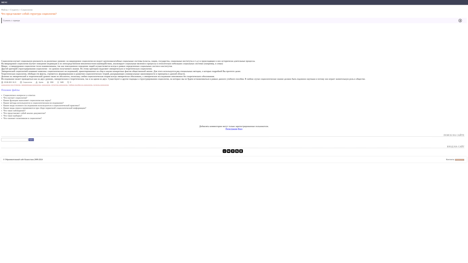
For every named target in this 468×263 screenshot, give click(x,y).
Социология (26, 10)
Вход (240, 129)
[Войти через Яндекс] (233, 151)
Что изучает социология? (15, 98)
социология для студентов (10, 85)
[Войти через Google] (237, 151)
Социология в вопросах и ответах (19, 95)
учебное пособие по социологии (80, 85)
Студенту (14, 10)
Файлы (4, 10)
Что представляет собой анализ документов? (24, 113)
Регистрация (231, 129)
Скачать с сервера (11, 20)
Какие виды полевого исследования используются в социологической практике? (41, 105)
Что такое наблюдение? (14, 110)
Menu (4, 2)
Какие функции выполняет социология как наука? (27, 100)
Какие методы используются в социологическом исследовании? (33, 103)
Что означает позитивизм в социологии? (22, 118)
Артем (41, 82)
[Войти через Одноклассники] (241, 151)
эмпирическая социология (31, 85)
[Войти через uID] (224, 151)
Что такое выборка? (12, 115)
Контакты (450, 159)
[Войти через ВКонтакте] (228, 151)
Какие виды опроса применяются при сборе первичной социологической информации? (44, 108)
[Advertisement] (75, 42)
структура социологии (59, 85)
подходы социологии (101, 85)
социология (46, 85)
